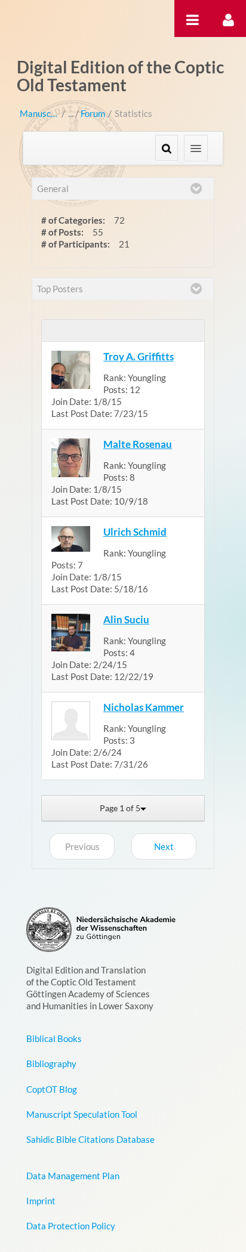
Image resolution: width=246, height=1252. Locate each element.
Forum (93, 113)
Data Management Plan (72, 1175)
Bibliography (51, 1063)
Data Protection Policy (70, 1225)
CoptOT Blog (51, 1089)
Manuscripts (39, 113)
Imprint (41, 1200)
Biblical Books (54, 1038)
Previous (82, 846)
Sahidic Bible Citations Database (90, 1139)
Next (164, 846)
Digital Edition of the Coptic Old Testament (120, 76)
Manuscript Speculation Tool (81, 1114)
